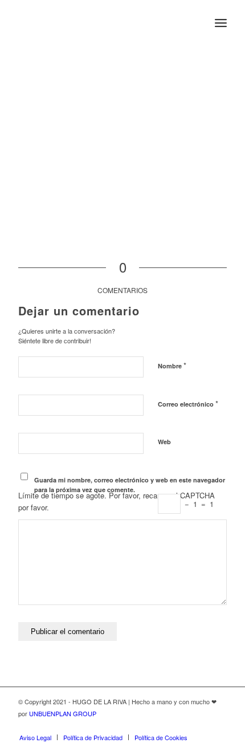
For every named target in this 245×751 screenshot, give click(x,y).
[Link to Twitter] (184, 725)
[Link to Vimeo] (218, 725)
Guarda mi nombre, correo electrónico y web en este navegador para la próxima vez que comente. (129, 485)
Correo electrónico (188, 403)
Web (164, 441)
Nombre (172, 365)
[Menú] (221, 22)
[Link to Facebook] (201, 725)
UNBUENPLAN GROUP (62, 713)
